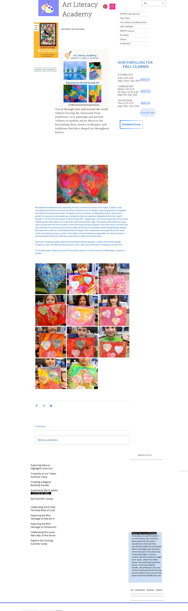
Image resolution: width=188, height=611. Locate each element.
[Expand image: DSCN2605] (50, 310)
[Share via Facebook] (36, 405)
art (132, 590)
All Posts (36, 139)
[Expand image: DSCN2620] (114, 310)
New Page (125, 18)
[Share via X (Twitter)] (43, 405)
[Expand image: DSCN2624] (82, 342)
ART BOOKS (126, 26)
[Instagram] (112, 6)
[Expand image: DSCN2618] (82, 278)
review (159, 590)
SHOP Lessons (127, 31)
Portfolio (124, 35)
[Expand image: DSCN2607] (82, 310)
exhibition (140, 590)
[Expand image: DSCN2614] (50, 342)
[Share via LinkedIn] (51, 405)
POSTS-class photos (130, 14)
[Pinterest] (105, 6)
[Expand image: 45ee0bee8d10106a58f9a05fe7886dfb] (50, 278)
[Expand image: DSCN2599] (114, 342)
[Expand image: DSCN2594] (82, 373)
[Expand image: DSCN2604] (114, 278)
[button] (128, 139)
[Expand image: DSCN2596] (50, 373)
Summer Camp (52, 139)
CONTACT (125, 43)
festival (150, 590)
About (123, 39)
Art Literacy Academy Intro (133, 22)
